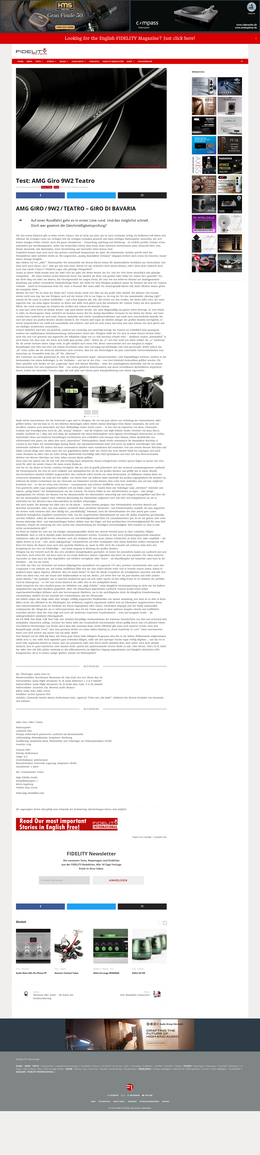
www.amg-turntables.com (30, 793)
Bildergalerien (193, 1069)
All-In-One (117, 1066)
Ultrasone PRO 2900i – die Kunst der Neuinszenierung (53, 995)
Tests (38, 61)
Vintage (178, 1066)
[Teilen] (40, 195)
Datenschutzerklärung (149, 1101)
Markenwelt (178, 1069)
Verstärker (25, 969)
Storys (50, 61)
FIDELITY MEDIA (119, 1101)
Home (20, 61)
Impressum (132, 1101)
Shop (129, 61)
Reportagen (198, 1066)
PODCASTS (94, 61)
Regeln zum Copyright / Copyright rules (150, 837)
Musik (63, 61)
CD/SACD (105, 1066)
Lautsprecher (47, 1066)
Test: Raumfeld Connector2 (135, 993)
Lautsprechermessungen (67, 1066)
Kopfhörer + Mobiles (101, 969)
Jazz (85, 1069)
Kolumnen (233, 1066)
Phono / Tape (47, 187)
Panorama (211, 1066)
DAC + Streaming (132, 1066)
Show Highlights (218, 1069)
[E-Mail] (142, 195)
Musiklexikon (130, 1069)
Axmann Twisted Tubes (66, 973)
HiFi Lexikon (29, 1069)
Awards (205, 1069)
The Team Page (104, 1101)
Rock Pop (93, 1069)
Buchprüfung (115, 1069)
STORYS (187, 1066)
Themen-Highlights (162, 1069)
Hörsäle (103, 1069)
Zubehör (63, 969)
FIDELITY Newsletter (113, 61)
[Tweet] (91, 195)
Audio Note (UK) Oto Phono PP (31, 973)
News (29, 61)
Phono (96, 1066)
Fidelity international (40, 1072)
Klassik (77, 1069)
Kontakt (165, 1101)
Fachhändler (145, 61)
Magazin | (21, 1072)
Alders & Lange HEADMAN (106, 973)
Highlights (78, 61)
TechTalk (222, 1066)
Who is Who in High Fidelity (50, 1069)
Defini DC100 (138, 973)
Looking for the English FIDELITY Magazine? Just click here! (130, 38)
